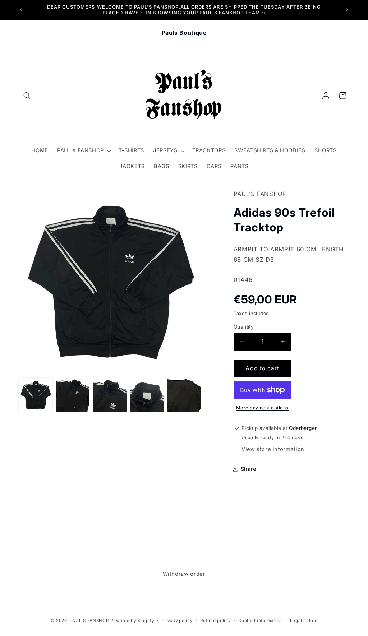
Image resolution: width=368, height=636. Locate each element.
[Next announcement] (347, 10)
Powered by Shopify (132, 620)
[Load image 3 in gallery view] (109, 395)
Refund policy (215, 620)
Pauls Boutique (184, 32)
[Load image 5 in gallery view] (184, 395)
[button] (27, 95)
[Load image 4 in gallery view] (147, 395)
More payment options (262, 407)
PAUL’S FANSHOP (89, 620)
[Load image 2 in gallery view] (72, 395)
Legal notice (304, 620)
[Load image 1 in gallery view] (35, 395)
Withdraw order (184, 574)
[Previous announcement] (21, 10)
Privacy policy (177, 620)
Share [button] (249, 469)
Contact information (260, 620)
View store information (273, 449)
